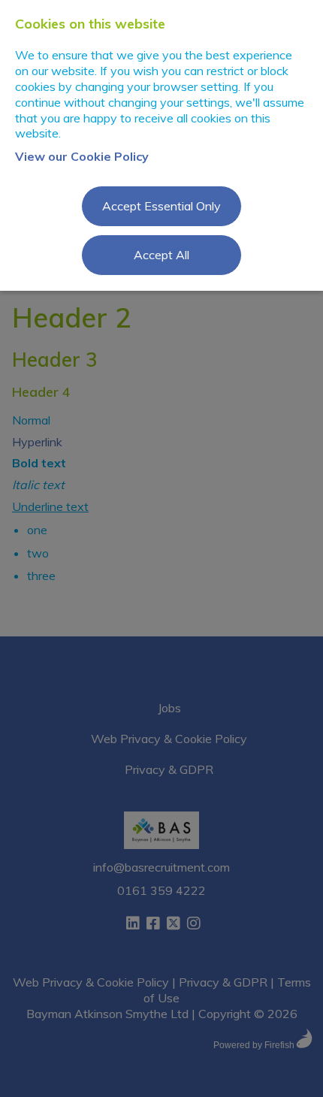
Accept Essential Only (161, 205)
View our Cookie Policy (82, 156)
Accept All (161, 254)
